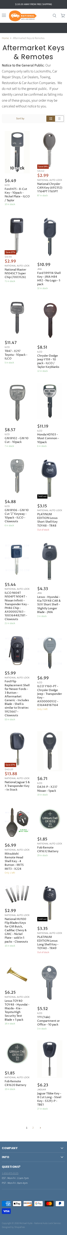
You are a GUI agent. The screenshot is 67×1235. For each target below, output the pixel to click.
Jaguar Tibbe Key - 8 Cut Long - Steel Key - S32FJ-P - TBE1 (49, 1099)
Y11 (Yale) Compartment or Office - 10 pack (48, 1021)
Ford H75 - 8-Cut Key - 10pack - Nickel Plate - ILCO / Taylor (17, 194)
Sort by (20, 118)
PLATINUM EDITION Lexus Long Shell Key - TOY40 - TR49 (47, 942)
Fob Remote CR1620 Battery (15, 1083)
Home (5, 38)
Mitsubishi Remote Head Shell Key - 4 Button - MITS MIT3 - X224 (14, 861)
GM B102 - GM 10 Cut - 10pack (16, 440)
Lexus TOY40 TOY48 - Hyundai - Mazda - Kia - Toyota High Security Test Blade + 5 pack (17, 1010)
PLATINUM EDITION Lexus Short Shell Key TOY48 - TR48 (47, 519)
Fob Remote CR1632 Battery (47, 849)
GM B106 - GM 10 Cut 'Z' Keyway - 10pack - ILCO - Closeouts (17, 515)
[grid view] (50, 119)
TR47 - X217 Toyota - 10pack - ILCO (16, 355)
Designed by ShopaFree (13, 1227)
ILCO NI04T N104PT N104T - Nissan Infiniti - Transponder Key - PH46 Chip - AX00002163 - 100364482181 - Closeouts (17, 606)
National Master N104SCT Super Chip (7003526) (15, 273)
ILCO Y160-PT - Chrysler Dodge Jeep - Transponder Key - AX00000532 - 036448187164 (49, 695)
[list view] (59, 119)
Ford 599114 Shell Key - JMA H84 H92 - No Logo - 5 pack (49, 278)
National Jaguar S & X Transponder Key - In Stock (17, 786)
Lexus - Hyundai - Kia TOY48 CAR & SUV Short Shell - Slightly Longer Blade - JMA (49, 604)
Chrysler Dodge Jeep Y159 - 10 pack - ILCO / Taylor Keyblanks (48, 361)
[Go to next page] (40, 1128)
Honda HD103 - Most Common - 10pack (48, 438)
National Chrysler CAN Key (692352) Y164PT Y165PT (49, 187)
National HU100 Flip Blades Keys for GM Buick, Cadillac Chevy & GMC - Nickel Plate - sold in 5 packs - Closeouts (16, 930)
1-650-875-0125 (10, 1173)
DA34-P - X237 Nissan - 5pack (47, 789)
